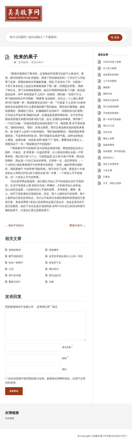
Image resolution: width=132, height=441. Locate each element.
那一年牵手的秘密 (112, 119)
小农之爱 (107, 170)
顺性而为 (54, 269)
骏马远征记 (55, 275)
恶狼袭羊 (54, 249)
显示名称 (67, 347)
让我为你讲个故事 (112, 61)
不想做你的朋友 (111, 112)
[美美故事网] (23, 13)
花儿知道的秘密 (111, 106)
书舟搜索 (9, 418)
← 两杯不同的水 (14, 225)
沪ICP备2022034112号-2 (115, 435)
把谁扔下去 (55, 262)
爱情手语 (107, 93)
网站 (64, 369)
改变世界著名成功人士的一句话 (66, 256)
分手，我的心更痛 (112, 183)
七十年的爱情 (110, 80)
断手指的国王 (16, 256)
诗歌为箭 (107, 132)
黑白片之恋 (108, 125)
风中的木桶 (15, 275)
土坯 (11, 269)
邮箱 (65, 358)
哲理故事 (23, 62)
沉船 (51, 281)
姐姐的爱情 (108, 144)
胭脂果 (106, 87)
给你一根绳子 (16, 262)
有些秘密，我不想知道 (114, 151)
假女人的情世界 (111, 163)
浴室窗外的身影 (111, 74)
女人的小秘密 (110, 68)
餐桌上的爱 (108, 138)
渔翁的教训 (15, 249)
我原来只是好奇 (111, 100)
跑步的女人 (108, 157)
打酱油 (106, 176)
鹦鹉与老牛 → (78, 225)
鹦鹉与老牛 (15, 281)
